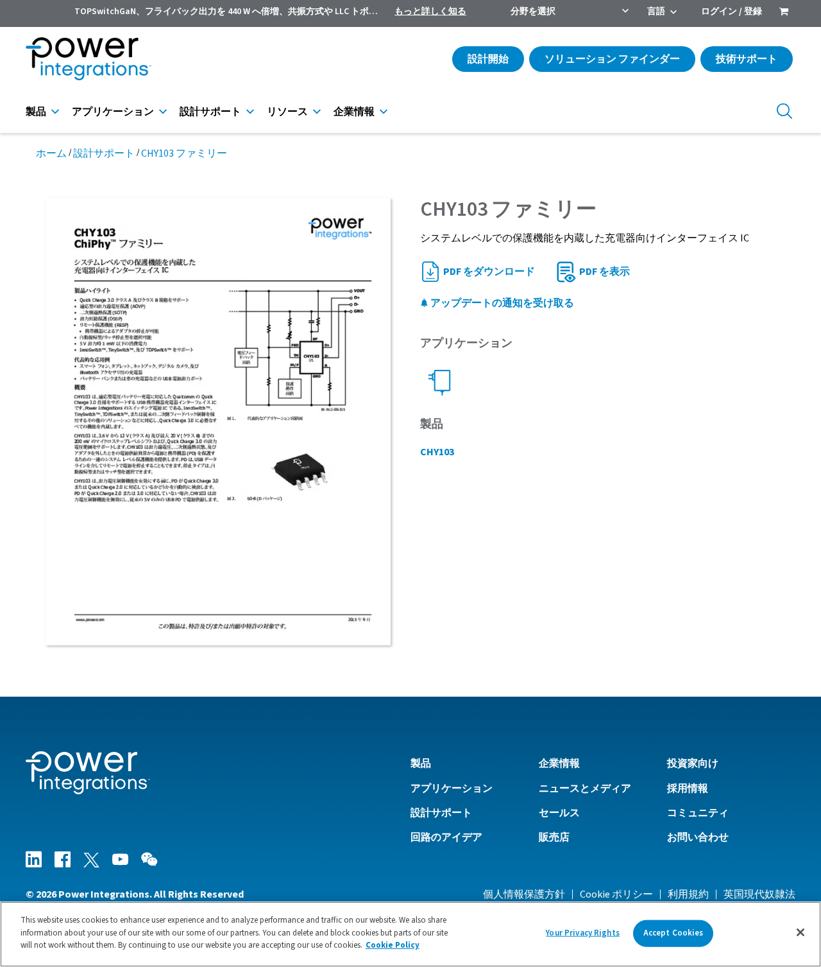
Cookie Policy (392, 945)
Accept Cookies (673, 933)
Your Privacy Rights (582, 933)
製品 (36, 112)
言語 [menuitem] (656, 11)
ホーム (51, 153)
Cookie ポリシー (616, 894)
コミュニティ (698, 813)
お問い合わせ (698, 837)
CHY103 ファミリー (184, 153)
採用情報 (687, 788)
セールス (559, 813)
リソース (287, 112)
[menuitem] (783, 12)
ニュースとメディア (585, 788)
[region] (410, 934)
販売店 (554, 837)
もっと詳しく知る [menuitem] (430, 11)
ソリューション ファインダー (612, 59)
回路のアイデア (446, 837)
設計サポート (210, 112)
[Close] (800, 932)
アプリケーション (113, 112)
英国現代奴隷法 (759, 894)
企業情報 (354, 112)
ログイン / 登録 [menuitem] (731, 11)
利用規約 (688, 894)
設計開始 (488, 59)
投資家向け (692, 763)
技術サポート (746, 59)
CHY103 (437, 452)
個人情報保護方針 (524, 894)
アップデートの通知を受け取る (501, 303)
